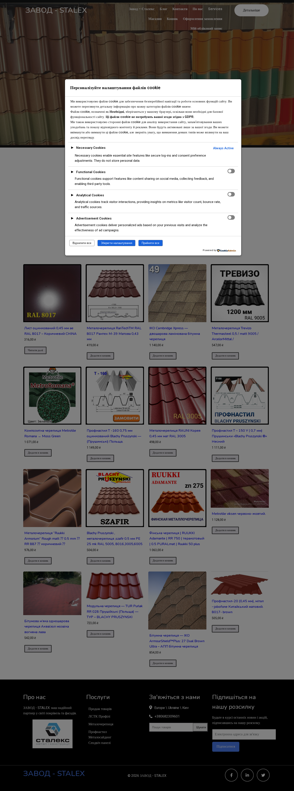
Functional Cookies (90, 172)
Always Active (223, 148)
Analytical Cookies (90, 195)
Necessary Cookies (90, 147)
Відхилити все (82, 243)
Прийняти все (150, 243)
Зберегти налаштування (116, 243)
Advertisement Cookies (93, 218)
